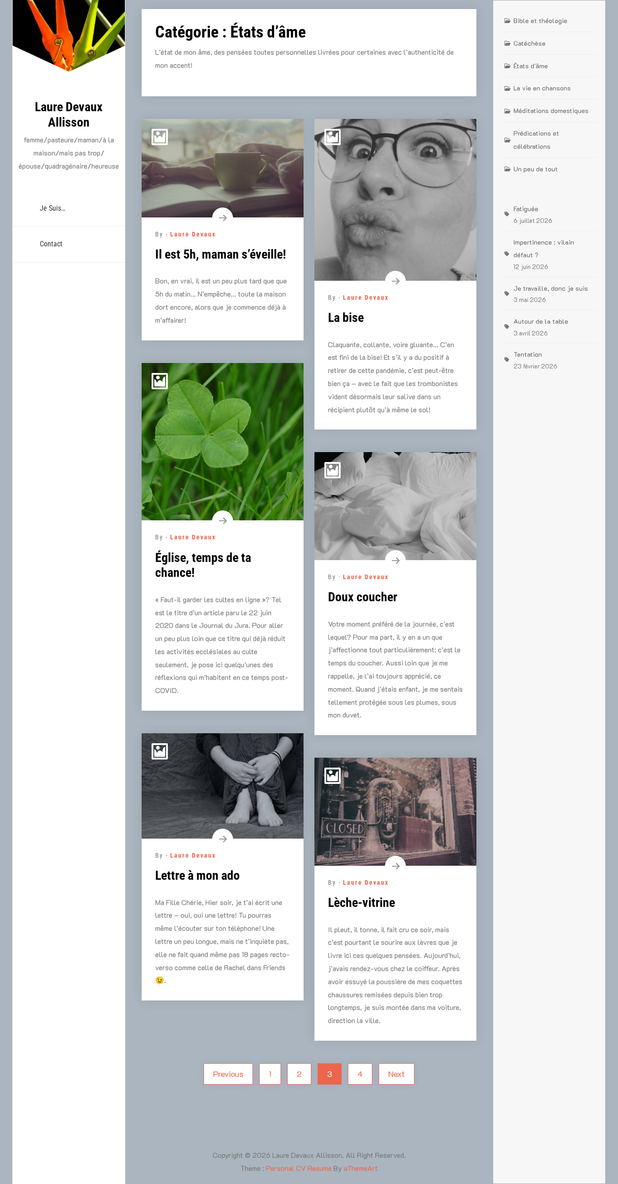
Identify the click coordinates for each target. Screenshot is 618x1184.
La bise (346, 317)
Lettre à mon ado (197, 875)
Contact (51, 244)
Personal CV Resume (299, 1168)
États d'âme (530, 65)
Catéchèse (529, 43)
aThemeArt (361, 1168)
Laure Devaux (193, 234)
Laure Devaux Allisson (69, 114)
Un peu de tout (535, 169)
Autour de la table (540, 321)
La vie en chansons (542, 88)
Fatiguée (525, 208)
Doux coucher (362, 597)
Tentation (527, 354)
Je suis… (52, 208)
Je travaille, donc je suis (550, 288)
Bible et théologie (540, 20)
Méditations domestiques (551, 110)
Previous (228, 1073)
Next (396, 1073)
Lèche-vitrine (361, 902)
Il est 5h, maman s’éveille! (220, 254)
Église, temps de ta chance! (203, 565)
